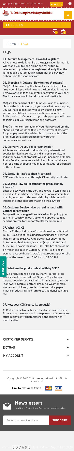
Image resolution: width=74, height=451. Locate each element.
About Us (56, 4)
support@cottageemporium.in (24, 3)
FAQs (25, 44)
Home (11, 44)
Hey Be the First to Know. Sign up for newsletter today (40, 408)
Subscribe (59, 420)
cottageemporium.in (41, 378)
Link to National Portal (27, 388)
